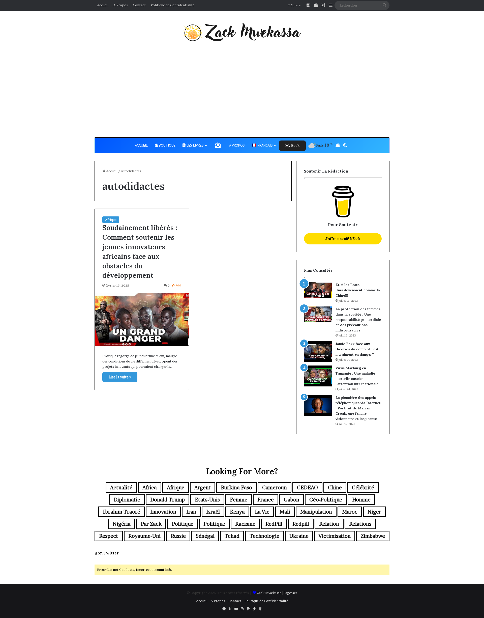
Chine (335, 488)
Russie (178, 536)
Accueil (102, 5)
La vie (262, 512)
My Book (292, 146)
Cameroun (274, 488)
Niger (374, 512)
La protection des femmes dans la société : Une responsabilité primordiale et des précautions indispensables (358, 319)
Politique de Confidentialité (172, 5)
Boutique (166, 145)
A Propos (120, 5)
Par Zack (151, 524)
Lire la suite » (120, 377)
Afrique (110, 220)
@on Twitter (107, 553)
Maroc (349, 512)
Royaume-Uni (144, 536)
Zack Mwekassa (269, 593)
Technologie (264, 536)
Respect (108, 536)
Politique (182, 524)
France (265, 500)
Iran (191, 512)
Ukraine (299, 536)
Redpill (300, 524)
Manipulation (316, 512)
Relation (329, 524)
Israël (213, 512)
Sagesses (290, 593)
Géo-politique (325, 500)
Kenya (237, 512)
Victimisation (335, 536)
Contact (139, 5)
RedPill (273, 524)
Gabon (291, 500)
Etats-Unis (207, 500)
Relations (360, 524)
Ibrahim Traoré (121, 512)
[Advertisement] (242, 89)
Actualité (121, 488)
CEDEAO (307, 488)
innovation (163, 512)
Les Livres (195, 145)
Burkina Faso (236, 488)
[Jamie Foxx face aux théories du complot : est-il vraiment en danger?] (318, 351)
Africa (149, 488)
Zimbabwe (373, 536)
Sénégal (205, 536)
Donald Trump (167, 500)
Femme (238, 500)
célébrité (363, 488)
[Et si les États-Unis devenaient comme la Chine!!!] (318, 290)
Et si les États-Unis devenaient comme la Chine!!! (358, 290)
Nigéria (122, 524)
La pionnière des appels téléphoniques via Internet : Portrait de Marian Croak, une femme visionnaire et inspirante (358, 408)
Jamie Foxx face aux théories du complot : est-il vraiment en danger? (358, 349)
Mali (285, 512)
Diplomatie (127, 500)
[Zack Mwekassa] (242, 32)
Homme (361, 500)
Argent (202, 488)
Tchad (232, 536)
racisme (245, 524)
